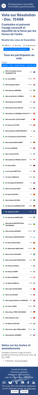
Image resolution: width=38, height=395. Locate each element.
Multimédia (28, 377)
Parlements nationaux (19, 372)
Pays (11, 65)
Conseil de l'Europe (19, 369)
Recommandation (21, 361)
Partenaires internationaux (19, 375)
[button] (33, 49)
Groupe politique (20, 65)
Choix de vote (31, 65)
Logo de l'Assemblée (13, 377)
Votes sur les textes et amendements (16, 49)
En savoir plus (30, 389)
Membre (5, 65)
